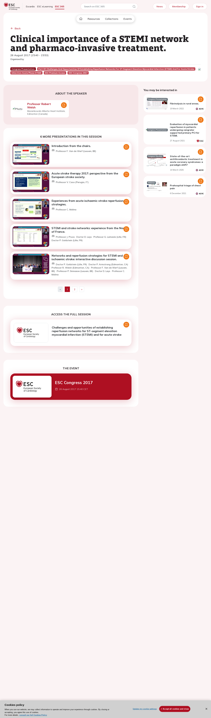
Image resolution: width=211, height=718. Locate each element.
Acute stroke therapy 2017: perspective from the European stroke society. (85, 175)
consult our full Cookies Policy (33, 715)
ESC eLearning (45, 6)
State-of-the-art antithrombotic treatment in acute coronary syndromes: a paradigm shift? (186, 160)
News (159, 6)
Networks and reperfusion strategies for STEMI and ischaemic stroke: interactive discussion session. (87, 257)
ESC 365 (59, 6)
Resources (94, 18)
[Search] (134, 7)
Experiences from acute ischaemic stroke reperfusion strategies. (88, 202)
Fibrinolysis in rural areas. (184, 103)
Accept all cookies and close (176, 709)
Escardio (30, 6)
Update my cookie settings (145, 709)
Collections (111, 18)
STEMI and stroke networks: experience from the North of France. (89, 229)
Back (18, 28)
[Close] (206, 709)
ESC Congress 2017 (74, 382)
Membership (179, 6)
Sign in (199, 6)
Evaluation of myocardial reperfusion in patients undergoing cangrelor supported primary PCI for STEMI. (184, 130)
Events (127, 18)
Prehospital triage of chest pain (185, 187)
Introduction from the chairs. (71, 146)
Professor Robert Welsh (39, 105)
